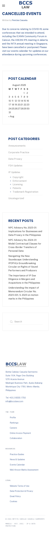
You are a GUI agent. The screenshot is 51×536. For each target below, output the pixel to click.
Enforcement (20, 181)
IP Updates (14, 172)
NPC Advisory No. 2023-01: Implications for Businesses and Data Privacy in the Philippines (25, 231)
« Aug (11, 116)
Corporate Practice (18, 152)
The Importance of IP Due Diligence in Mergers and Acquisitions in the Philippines (24, 279)
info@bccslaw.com (14, 401)
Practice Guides (17, 454)
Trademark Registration (25, 191)
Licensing (18, 184)
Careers (13, 428)
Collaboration (16, 438)
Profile (13, 417)
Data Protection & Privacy (21, 491)
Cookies (13, 501)
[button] (3, 5)
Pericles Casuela (19, 20)
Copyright (18, 177)
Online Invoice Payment (20, 433)
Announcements (17, 145)
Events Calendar (17, 465)
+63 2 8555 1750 (17, 397)
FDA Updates (15, 165)
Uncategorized (16, 198)
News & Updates (17, 459)
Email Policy (15, 496)
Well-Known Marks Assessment (24, 470)
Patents (17, 188)
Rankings (14, 423)
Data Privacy (15, 159)
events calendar (19, 51)
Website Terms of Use (19, 486)
